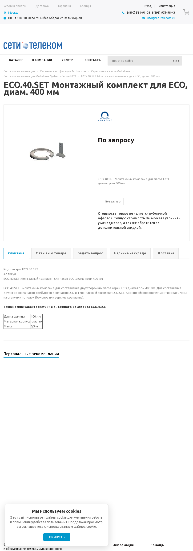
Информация (123, 545)
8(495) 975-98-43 (163, 12)
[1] (100, 155)
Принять (57, 537)
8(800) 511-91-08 (138, 12)
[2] (105, 155)
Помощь (157, 545)
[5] (119, 155)
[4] (114, 155)
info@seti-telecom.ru (161, 17)
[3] (109, 155)
